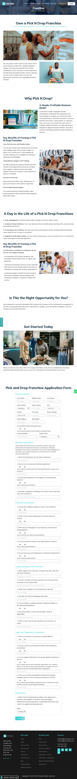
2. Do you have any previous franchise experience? (33, 464)
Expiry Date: (43, 433)
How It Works (29, 3)
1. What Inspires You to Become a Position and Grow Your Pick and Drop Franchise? (38, 572)
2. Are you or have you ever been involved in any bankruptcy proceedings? (37, 647)
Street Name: (36, 405)
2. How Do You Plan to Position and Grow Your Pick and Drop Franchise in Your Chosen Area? (37, 581)
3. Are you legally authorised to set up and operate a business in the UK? (38, 658)
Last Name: (51, 398)
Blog (22, 761)
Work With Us (43, 751)
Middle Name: (36, 398)
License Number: (22, 433)
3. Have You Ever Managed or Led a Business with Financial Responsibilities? (37, 529)
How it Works (25, 745)
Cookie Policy (43, 742)
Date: (19, 708)
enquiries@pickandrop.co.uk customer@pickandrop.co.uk (65, 740)
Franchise (46, 3)
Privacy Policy (43, 745)
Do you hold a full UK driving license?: (29, 426)
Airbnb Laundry (25, 764)
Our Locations (25, 748)
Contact (23, 751)
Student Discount (26, 767)
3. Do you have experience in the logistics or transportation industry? (36, 479)
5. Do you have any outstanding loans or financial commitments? (38, 553)
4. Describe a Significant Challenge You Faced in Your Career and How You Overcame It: (38, 493)
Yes (20, 429)
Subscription (42, 764)
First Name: (21, 398)
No (25, 429)
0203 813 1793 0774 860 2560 (62, 745)
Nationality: (36, 419)
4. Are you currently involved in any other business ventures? (37, 541)
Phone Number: (52, 412)
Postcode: (35, 412)
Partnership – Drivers (45, 754)
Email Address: (22, 419)
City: (48, 405)
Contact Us (62, 3)
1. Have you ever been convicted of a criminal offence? (35, 636)
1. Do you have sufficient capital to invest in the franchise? (36, 507)
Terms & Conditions (44, 748)
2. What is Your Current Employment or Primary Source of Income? (36, 517)
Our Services (24, 754)
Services (53, 3)
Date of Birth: (21, 405)
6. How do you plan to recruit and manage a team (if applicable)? (34, 613)
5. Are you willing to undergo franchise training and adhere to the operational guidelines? (37, 604)
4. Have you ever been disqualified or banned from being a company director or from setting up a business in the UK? (36, 676)
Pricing (38, 3)
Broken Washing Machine (46, 761)
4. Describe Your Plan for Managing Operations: (32, 596)
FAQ (40, 739)
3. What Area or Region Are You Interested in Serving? (35, 589)
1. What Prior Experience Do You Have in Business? (34, 457)
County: (19, 412)
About (22, 742)
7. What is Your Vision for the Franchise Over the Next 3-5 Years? (36, 622)
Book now (6, 758)
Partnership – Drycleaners (46, 758)
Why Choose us (25, 758)
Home (34, 11)
